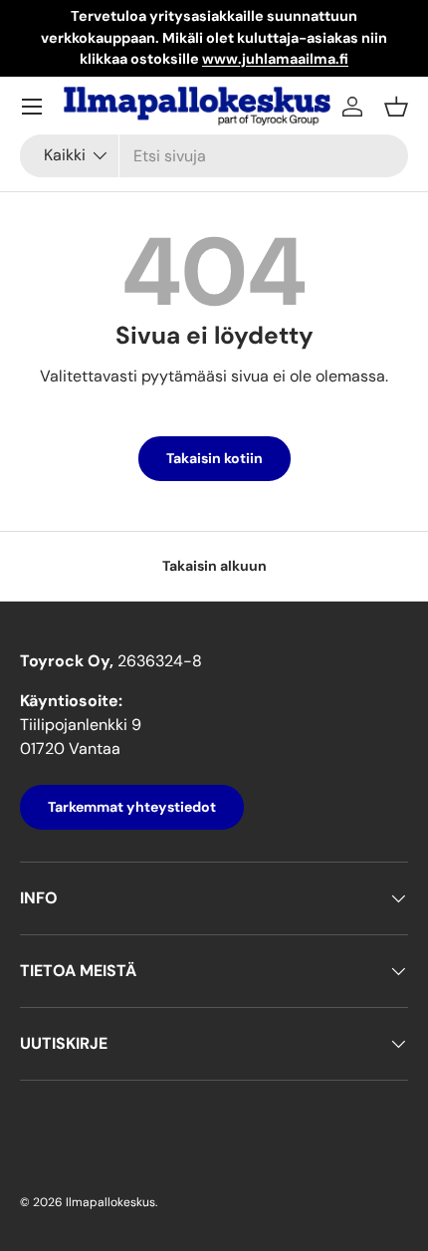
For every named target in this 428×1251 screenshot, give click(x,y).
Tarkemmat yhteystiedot (132, 807)
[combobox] (214, 155)
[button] (396, 106)
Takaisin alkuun (214, 566)
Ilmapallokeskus (110, 1202)
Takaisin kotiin (214, 458)
